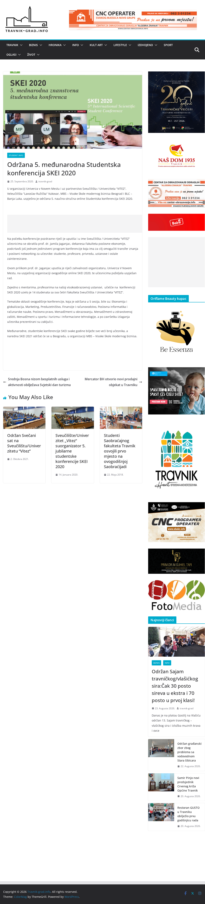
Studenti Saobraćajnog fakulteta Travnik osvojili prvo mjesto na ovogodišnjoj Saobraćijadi (119, 451)
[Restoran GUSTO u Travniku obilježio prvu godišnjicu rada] (161, 817)
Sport (168, 45)
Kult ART (96, 45)
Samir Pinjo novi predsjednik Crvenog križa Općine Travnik (188, 784)
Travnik (12, 45)
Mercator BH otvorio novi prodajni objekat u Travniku (111, 382)
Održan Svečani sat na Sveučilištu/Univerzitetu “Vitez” (24, 443)
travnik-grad (45, 181)
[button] (20, 45)
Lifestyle (120, 45)
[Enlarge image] (200, 77)
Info (75, 45)
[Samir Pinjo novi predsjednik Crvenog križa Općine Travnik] (161, 787)
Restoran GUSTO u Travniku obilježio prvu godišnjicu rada (188, 814)
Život (31, 54)
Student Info (16, 155)
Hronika (55, 45)
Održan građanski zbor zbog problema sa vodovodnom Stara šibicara (189, 752)
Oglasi (11, 54)
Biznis (33, 45)
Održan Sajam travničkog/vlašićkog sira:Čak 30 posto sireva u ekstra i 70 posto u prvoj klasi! (175, 685)
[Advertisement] (80, 224)
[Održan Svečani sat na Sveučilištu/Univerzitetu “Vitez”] (24, 409)
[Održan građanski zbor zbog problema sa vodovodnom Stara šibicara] (161, 755)
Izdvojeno (145, 45)
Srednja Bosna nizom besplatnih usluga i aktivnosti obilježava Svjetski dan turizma (39, 382)
